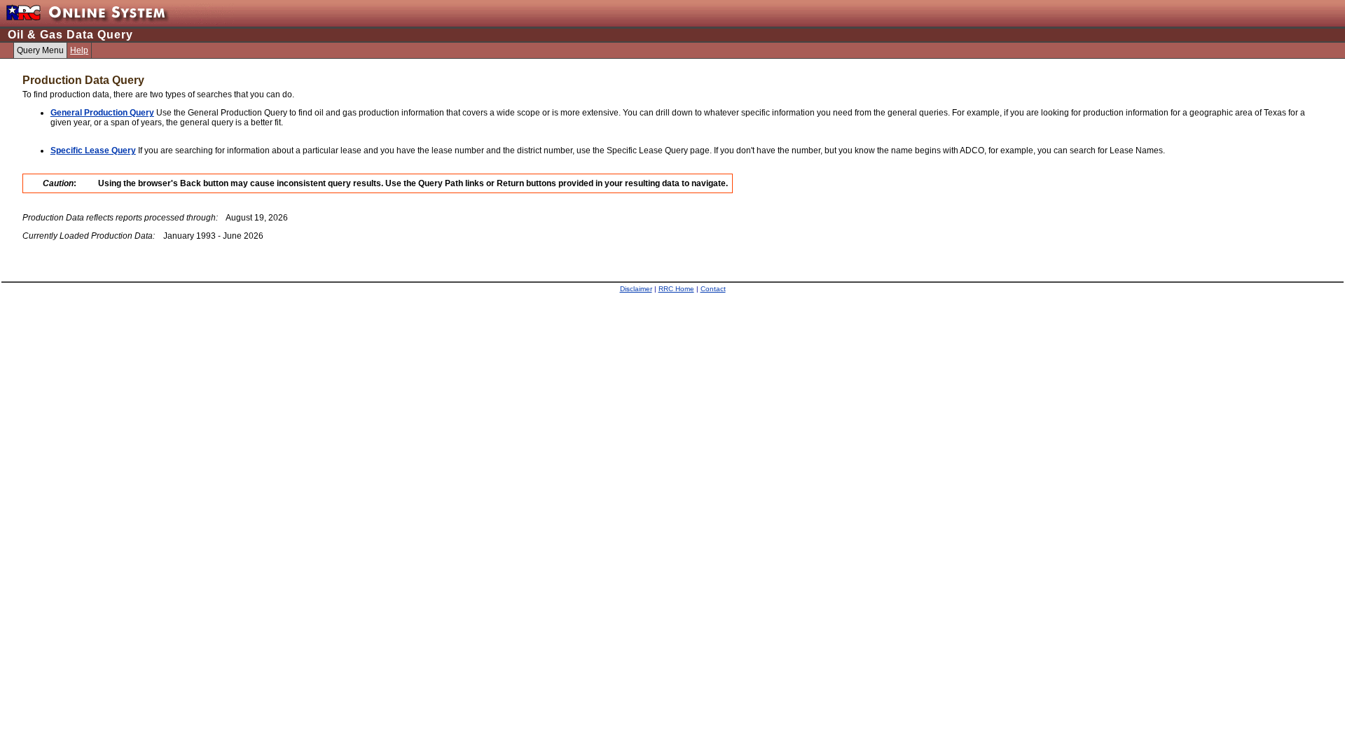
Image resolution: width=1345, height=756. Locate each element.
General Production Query (102, 113)
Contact (713, 289)
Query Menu (40, 50)
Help (79, 50)
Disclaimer (636, 289)
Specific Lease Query (93, 150)
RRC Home (676, 289)
